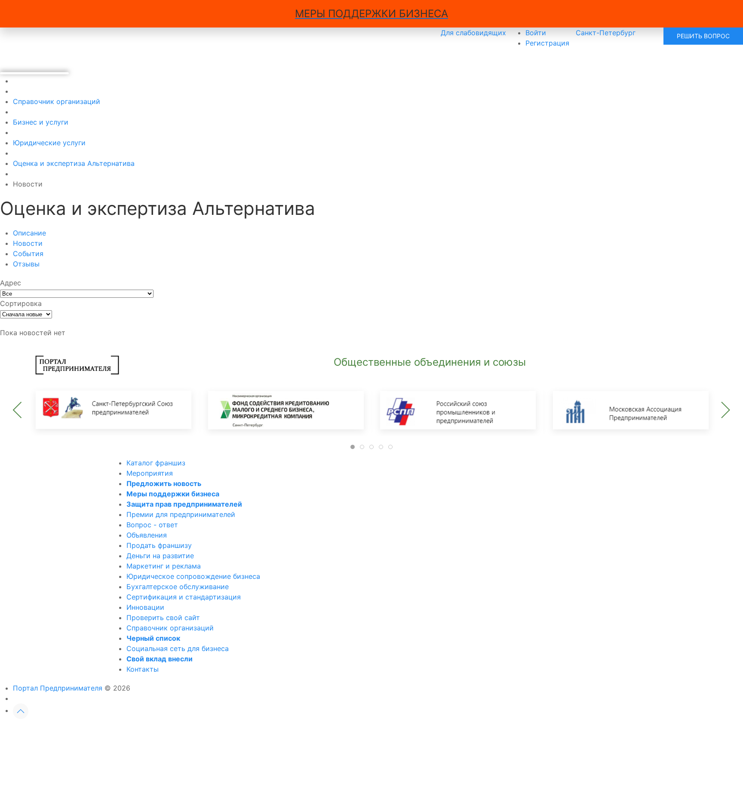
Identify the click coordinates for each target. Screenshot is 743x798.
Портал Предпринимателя (57, 688)
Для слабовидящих (473, 32)
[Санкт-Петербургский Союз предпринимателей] (114, 409)
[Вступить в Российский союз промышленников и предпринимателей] (457, 409)
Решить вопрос (703, 36)
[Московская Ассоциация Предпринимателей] (629, 409)
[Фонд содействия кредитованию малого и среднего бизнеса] (286, 409)
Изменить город (334, 733)
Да (273, 733)
